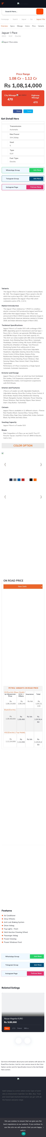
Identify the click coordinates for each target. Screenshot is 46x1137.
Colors (27, 26)
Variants (41, 26)
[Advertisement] (23, 216)
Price (34, 26)
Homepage (5, 19)
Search (15, 19)
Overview (4, 26)
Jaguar (24, 19)
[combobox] (19, 11)
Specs (12, 26)
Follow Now (35, 187)
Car (31, 19)
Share (18, 111)
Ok (24, 1134)
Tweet (29, 111)
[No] (43, 1127)
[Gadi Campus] (23, 4)
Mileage (20, 26)
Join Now (37, 170)
